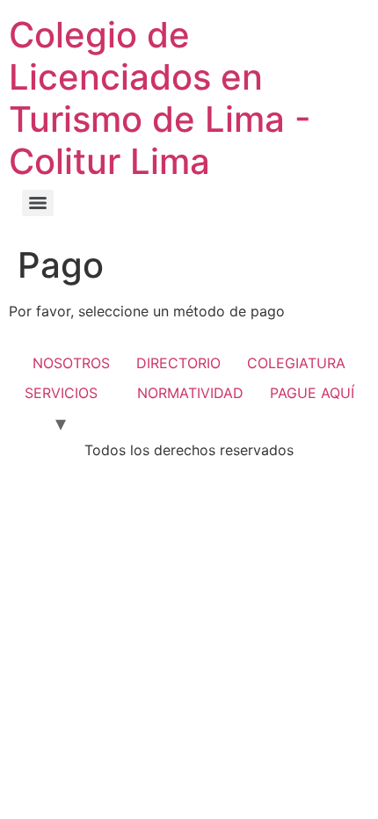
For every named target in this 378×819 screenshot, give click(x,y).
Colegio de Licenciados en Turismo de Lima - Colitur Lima (160, 98)
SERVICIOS (61, 393)
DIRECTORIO (178, 363)
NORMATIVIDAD (190, 393)
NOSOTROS (71, 363)
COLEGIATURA (296, 363)
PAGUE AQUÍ (312, 393)
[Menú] (38, 203)
